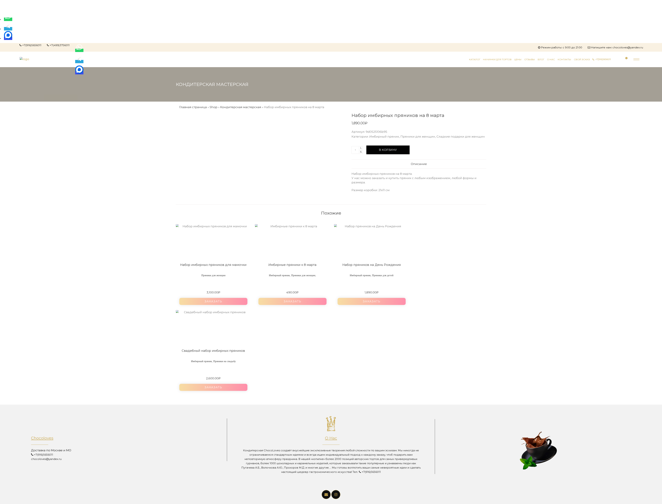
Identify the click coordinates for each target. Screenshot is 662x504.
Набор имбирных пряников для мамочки (213, 265)
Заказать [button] (213, 301)
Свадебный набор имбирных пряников (213, 351)
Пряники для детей (382, 275)
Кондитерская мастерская (240, 107)
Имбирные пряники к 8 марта (292, 265)
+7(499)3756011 (60, 45)
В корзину (388, 150)
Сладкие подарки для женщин (461, 136)
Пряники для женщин (417, 136)
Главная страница (193, 107)
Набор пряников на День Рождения (371, 265)
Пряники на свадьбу (224, 361)
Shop (213, 107)
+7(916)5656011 (31, 45)
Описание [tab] (419, 164)
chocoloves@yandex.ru (628, 47)
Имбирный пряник (384, 136)
